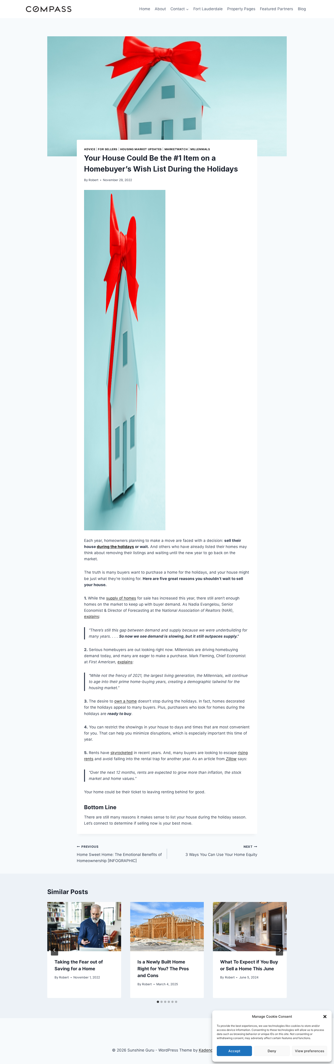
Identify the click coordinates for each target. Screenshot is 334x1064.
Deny (272, 1051)
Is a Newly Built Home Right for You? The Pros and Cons (163, 968)
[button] (325, 1016)
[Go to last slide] (54, 950)
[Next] (279, 950)
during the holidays (115, 546)
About (160, 9)
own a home (125, 701)
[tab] (158, 1002)
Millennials (200, 149)
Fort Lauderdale (208, 9)
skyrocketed (121, 752)
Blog (302, 9)
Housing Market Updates (141, 149)
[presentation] (84, 926)
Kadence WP (210, 1050)
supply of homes (121, 598)
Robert (93, 180)
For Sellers (107, 149)
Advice (89, 149)
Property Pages (241, 9)
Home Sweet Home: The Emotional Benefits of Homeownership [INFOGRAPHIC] (119, 854)
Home (144, 9)
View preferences (309, 1051)
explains (91, 616)
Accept (234, 1051)
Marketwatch (176, 149)
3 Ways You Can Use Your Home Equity (221, 851)
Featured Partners (276, 9)
